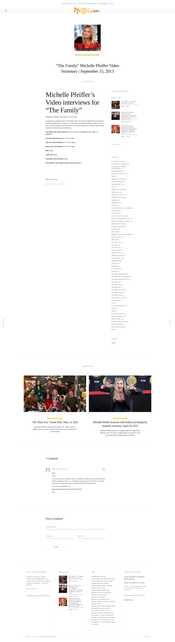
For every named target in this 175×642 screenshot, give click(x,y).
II (97, 132)
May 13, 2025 (125, 106)
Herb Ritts (94, 592)
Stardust (115, 271)
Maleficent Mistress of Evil (122, 218)
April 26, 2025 (125, 121)
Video (72, 138)
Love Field (116, 213)
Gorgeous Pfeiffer (88, 81)
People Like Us (117, 252)
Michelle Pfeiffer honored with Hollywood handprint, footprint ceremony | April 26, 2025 (129, 115)
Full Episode (83, 132)
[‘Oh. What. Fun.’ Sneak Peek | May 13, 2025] (115, 105)
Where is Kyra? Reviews (120, 321)
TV (113, 303)
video (103, 622)
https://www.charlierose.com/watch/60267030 (66, 489)
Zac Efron (94, 624)
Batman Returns (118, 171)
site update (95, 615)
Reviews (115, 263)
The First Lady (117, 284)
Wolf (114, 329)
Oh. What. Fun (117, 242)
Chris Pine (99, 581)
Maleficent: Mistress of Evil (100, 599)
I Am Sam (115, 205)
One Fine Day (116, 247)
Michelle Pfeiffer (119, 226)
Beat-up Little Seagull (120, 173)
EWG (113, 186)
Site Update (116, 268)
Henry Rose (116, 202)
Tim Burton (95, 622)
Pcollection (117, 250)
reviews (100, 613)
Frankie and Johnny (119, 189)
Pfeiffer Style (117, 258)
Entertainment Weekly (98, 585)
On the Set (116, 245)
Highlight (49, 134)
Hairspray (115, 200)
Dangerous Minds (118, 181)
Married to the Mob (119, 223)
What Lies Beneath (118, 316)
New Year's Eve (117, 237)
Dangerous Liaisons (119, 179)
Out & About (95, 610)
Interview (107, 592)
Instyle (101, 592)
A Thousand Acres (118, 161)
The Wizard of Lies (119, 297)
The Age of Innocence (119, 274)
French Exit (116, 192)
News (114, 239)
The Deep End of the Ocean (121, 276)
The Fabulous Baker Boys (120, 279)
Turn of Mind (116, 300)
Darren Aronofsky (97, 583)
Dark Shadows (117, 184)
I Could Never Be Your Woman (122, 208)
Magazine (104, 594)
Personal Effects (118, 255)
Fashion (109, 585)
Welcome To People (119, 313)
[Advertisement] (67, 171)
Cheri (114, 176)
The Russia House (118, 292)
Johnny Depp (95, 594)
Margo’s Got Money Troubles (122, 221)
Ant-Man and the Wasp (120, 164)
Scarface (115, 266)
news (113, 606)
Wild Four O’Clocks (119, 326)
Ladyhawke (116, 210)
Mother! (115, 229)
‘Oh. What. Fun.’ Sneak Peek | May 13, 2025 (55, 422)
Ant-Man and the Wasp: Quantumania (118, 167)
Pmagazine (116, 260)
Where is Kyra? (117, 318)
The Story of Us (117, 295)
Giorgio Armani (96, 590)
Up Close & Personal (119, 305)
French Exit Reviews (119, 194)
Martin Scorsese (96, 601)
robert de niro (109, 613)
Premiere (94, 613)
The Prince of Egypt (119, 289)
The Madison (116, 287)
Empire (106, 583)
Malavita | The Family (120, 216)
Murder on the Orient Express (122, 234)
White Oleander (117, 324)
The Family (116, 282)
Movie (115, 231)
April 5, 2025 (125, 136)
